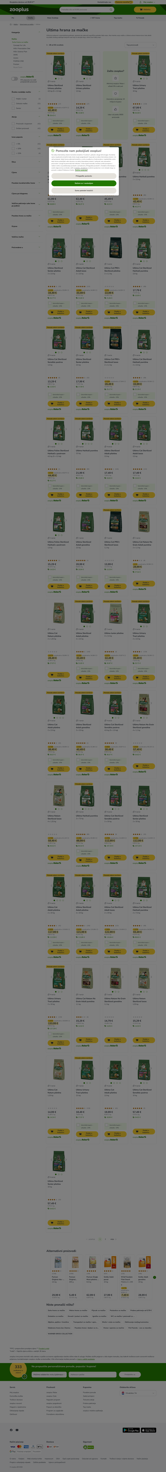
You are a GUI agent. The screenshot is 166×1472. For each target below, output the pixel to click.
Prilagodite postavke (84, 176)
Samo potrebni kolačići (84, 190)
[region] (84, 171)
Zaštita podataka (81, 170)
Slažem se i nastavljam (84, 183)
